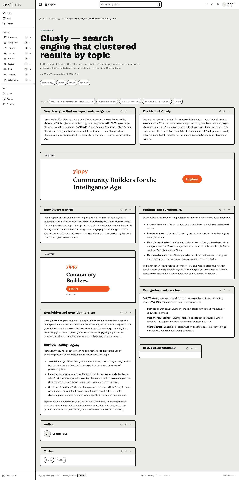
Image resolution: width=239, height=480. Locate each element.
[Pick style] (212, 4)
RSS (224, 475)
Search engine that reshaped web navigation (72, 101)
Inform (61, 82)
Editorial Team (60, 433)
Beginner (84, 82)
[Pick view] (217, 4)
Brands (49, 460)
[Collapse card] (130, 111)
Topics (178, 101)
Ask (234, 475)
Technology (54, 18)
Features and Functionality (157, 101)
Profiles (60, 460)
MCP (229, 475)
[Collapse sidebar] (40, 4)
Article (72, 82)
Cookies (166, 475)
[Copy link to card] (126, 111)
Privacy (151, 475)
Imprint (143, 475)
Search (10, 24)
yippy (42, 18)
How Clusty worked (130, 101)
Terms (158, 475)
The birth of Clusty (107, 101)
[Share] (121, 111)
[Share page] (206, 4)
